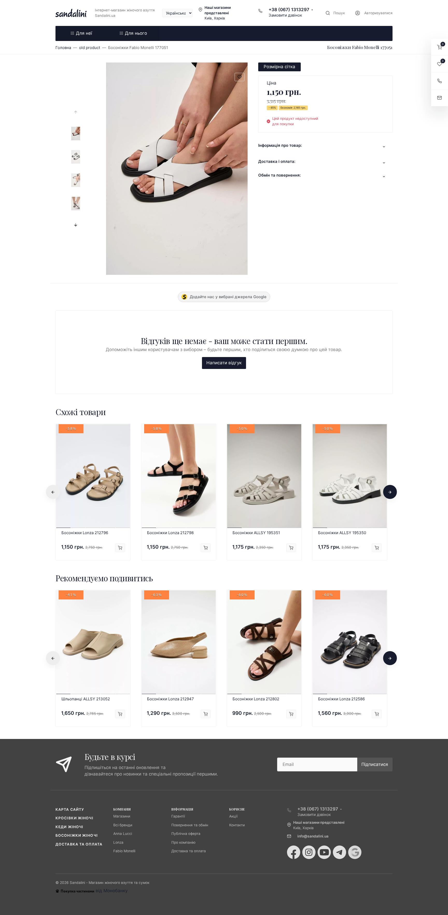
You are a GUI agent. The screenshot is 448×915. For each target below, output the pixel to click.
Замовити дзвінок (285, 15)
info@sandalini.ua (312, 836)
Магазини (121, 816)
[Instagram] (309, 852)
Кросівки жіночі (74, 818)
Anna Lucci (122, 834)
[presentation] (76, 112)
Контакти (237, 825)
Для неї (84, 33)
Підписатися (374, 764)
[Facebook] (293, 852)
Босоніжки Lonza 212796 (84, 532)
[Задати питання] (439, 97)
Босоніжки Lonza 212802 (256, 698)
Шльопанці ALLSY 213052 (85, 698)
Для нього (136, 33)
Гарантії (178, 816)
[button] (439, 47)
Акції (233, 816)
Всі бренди (122, 825)
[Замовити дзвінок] (439, 81)
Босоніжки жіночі (76, 835)
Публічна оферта (185, 834)
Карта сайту (69, 809)
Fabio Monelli (124, 851)
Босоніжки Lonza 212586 (341, 698)
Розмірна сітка (279, 66)
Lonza (118, 842)
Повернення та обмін (189, 825)
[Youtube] (324, 852)
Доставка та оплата (78, 844)
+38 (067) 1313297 (289, 9)
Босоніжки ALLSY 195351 (256, 532)
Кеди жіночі (69, 827)
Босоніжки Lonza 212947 (170, 698)
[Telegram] (339, 852)
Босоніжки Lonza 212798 (170, 532)
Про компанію (183, 842)
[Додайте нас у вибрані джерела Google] (354, 852)
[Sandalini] (71, 13)
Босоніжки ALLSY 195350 (342, 532)
